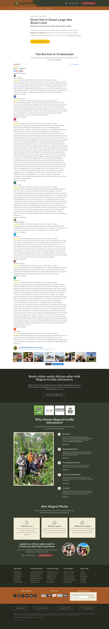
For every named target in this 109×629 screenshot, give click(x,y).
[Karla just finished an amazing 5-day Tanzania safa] (70, 357)
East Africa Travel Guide (70, 580)
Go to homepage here (40, 41)
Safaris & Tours (23, 8)
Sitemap (23, 619)
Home (16, 8)
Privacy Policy (17, 619)
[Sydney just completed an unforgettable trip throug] (60, 357)
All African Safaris (18, 582)
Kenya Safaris (17, 578)
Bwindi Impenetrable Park (37, 572)
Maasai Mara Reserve (35, 576)
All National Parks (34, 582)
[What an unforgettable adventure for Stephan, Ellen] (28, 357)
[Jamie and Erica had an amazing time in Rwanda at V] (39, 357)
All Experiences (51, 582)
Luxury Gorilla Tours (52, 574)
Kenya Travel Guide (68, 574)
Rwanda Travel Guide (69, 578)
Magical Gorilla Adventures (28, 617)
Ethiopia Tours (17, 580)
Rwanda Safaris (17, 574)
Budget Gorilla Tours (52, 572)
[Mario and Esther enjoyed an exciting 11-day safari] (91, 357)
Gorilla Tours (33, 8)
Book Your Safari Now (54, 395)
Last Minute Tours (51, 578)
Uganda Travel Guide (69, 572)
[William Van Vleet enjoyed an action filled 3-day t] (81, 357)
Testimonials (83, 578)
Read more (65, 444)
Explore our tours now (74, 35)
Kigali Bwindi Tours (51, 576)
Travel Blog (83, 582)
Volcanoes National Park (36, 574)
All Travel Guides (68, 582)
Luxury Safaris (50, 580)
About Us (40, 8)
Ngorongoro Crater (35, 580)
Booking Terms (84, 576)
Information (83, 580)
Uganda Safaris (17, 572)
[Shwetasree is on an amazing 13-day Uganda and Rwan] (18, 357)
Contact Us (48, 8)
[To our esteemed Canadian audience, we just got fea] (49, 357)
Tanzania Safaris (18, 576)
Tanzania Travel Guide (69, 576)
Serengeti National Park (36, 578)
